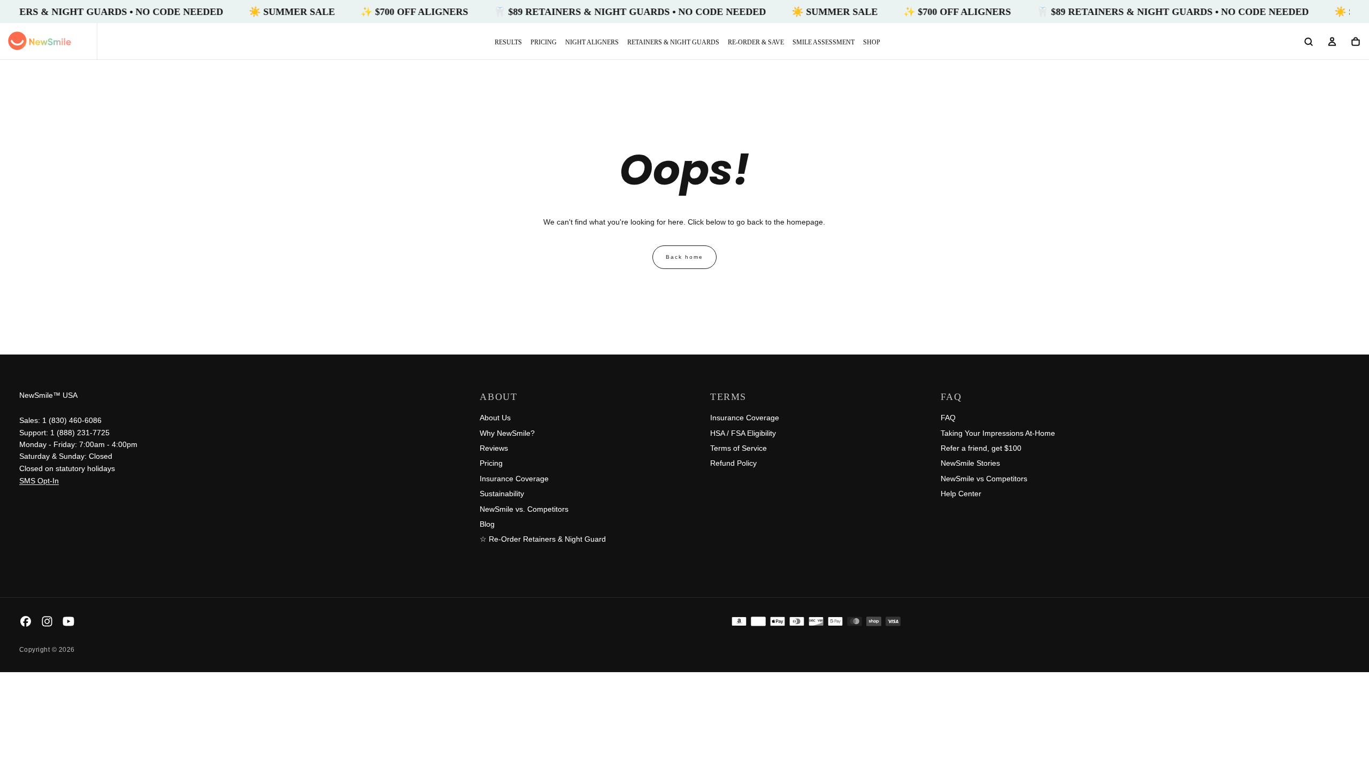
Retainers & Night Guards (673, 42)
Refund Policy (733, 463)
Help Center (961, 493)
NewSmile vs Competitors (984, 478)
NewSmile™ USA (48, 395)
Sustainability (502, 493)
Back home (684, 257)
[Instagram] (47, 621)
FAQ (948, 417)
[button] (1308, 42)
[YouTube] (68, 621)
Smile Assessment (824, 42)
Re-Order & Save (756, 42)
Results (508, 42)
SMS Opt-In (39, 480)
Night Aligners (592, 42)
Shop (871, 42)
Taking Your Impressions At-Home (998, 433)
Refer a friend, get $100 (981, 448)
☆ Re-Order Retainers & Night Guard (543, 539)
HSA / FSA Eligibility (743, 433)
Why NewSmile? (507, 433)
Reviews (494, 448)
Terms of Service (738, 448)
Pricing (543, 42)
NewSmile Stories (970, 463)
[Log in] (1332, 42)
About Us (495, 417)
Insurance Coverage (514, 478)
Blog (487, 524)
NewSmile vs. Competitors (524, 509)
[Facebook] (25, 621)
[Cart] (1355, 42)
